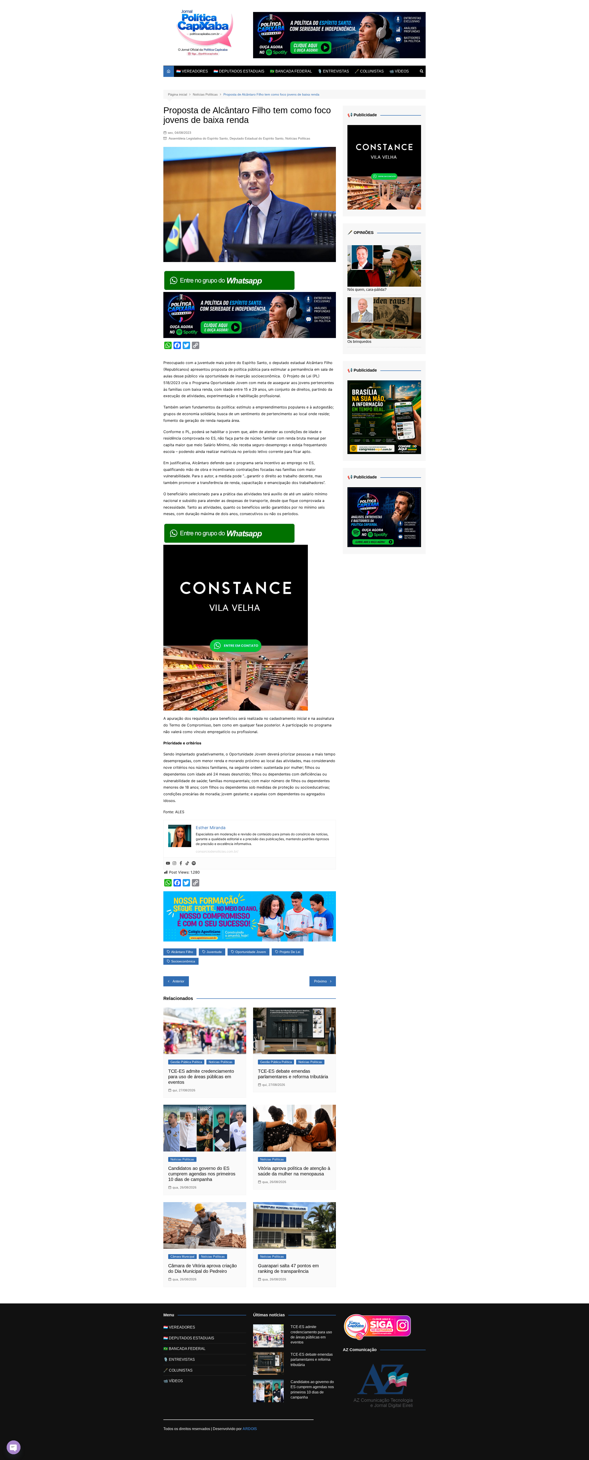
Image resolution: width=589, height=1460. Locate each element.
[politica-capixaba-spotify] (339, 35)
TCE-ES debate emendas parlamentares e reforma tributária (312, 1359)
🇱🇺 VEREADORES (192, 71)
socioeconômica (183, 961)
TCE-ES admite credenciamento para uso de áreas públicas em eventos (201, 1077)
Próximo (320, 981)
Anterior (178, 981)
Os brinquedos (359, 342)
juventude (214, 952)
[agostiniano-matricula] (249, 916)
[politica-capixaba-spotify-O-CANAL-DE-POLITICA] (384, 517)
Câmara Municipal (182, 1256)
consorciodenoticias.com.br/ (217, 851)
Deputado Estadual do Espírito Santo (256, 138)
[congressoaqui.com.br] (384, 417)
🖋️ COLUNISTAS (369, 71)
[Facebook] (181, 863)
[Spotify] (194, 863)
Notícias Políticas (297, 138)
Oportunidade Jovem (250, 952)
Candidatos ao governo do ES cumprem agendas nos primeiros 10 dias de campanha (201, 1174)
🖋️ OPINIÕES (360, 232)
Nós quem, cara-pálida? (367, 289)
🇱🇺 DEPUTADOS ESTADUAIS (239, 71)
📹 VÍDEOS (399, 71)
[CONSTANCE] (235, 627)
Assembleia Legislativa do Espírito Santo (198, 138)
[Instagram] (174, 863)
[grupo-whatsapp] (229, 280)
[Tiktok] (187, 863)
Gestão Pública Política (186, 1062)
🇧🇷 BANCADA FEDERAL (291, 71)
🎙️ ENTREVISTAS (333, 71)
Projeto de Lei (290, 952)
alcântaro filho (182, 952)
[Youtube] (168, 863)
